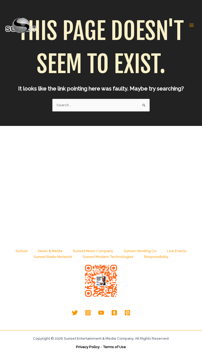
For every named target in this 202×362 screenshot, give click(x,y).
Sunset (22, 251)
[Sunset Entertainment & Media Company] (21, 25)
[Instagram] (88, 313)
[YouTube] (101, 313)
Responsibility (156, 256)
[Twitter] (75, 313)
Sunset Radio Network (53, 256)
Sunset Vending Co (140, 251)
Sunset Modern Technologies (108, 256)
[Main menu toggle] (191, 25)
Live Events (176, 251)
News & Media (50, 251)
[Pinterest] (127, 313)
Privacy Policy (88, 347)
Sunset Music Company (93, 251)
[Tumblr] (114, 313)
